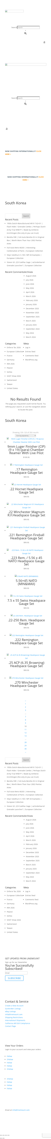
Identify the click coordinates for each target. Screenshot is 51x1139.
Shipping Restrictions (14, 1017)
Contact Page (10, 1026)
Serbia (9, 372)
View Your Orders (14, 1045)
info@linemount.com (13, 1014)
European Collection (15, 351)
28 (25, 742)
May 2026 (30, 288)
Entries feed (30, 351)
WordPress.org (31, 360)
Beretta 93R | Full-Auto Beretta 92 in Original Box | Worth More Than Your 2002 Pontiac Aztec (25, 240)
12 (25, 733)
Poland (10, 368)
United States (12, 388)
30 (25, 749)
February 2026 (32, 300)
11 (25, 729)
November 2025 (32, 312)
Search (14, 27)
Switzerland (12, 380)
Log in (27, 347)
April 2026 (30, 292)
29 (25, 745)
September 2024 (32, 329)
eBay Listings (10, 1011)
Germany (10, 360)
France (9, 355)
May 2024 (30, 333)
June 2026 (30, 284)
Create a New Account (14, 1005)
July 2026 (29, 280)
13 (25, 736)
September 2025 (32, 316)
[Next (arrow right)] (3, 1138)
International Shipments (15, 1020)
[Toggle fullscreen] (3, 1135)
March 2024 (31, 337)
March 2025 (31, 321)
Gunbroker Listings (13, 1008)
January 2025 (31, 325)
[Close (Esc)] (8, 1135)
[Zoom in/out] (1, 1135)
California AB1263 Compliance (17, 1023)
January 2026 (31, 304)
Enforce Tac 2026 (14, 347)
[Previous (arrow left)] (1, 1138)
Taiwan (10, 384)
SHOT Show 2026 (14, 376)
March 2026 (31, 296)
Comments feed (31, 355)
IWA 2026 (10, 364)
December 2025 (32, 308)
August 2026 (31, 276)
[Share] (6, 1135)
